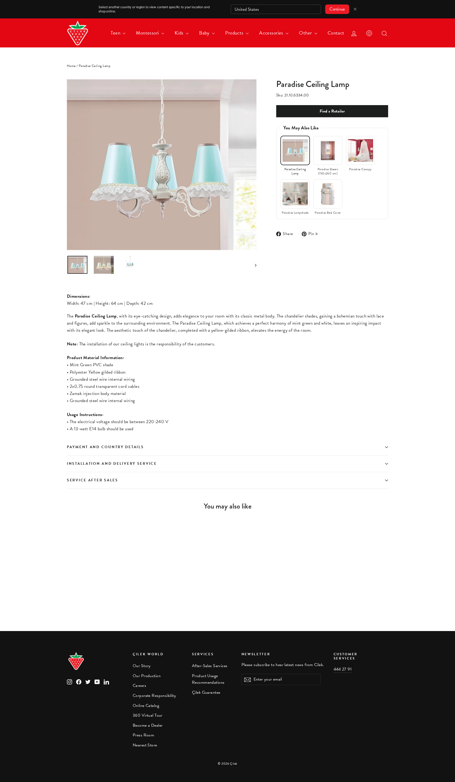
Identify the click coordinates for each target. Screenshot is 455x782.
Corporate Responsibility (154, 695)
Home (71, 66)
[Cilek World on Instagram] (69, 681)
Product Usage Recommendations (208, 679)
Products (235, 33)
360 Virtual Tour (147, 715)
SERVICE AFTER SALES (92, 480)
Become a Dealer (147, 725)
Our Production (147, 676)
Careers (139, 685)
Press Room (143, 735)
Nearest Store (145, 745)
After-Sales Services (210, 666)
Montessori (148, 33)
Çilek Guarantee (206, 692)
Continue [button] (337, 9)
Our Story (142, 666)
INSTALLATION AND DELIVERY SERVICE (112, 463)
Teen (116, 33)
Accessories (271, 33)
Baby (205, 33)
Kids (180, 33)
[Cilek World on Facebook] (78, 681)
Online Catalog (146, 705)
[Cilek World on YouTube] (97, 681)
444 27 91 (343, 669)
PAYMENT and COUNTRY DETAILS (106, 447)
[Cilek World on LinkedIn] (106, 681)
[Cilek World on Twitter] (88, 681)
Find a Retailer (332, 111)
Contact (336, 33)
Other (306, 33)
